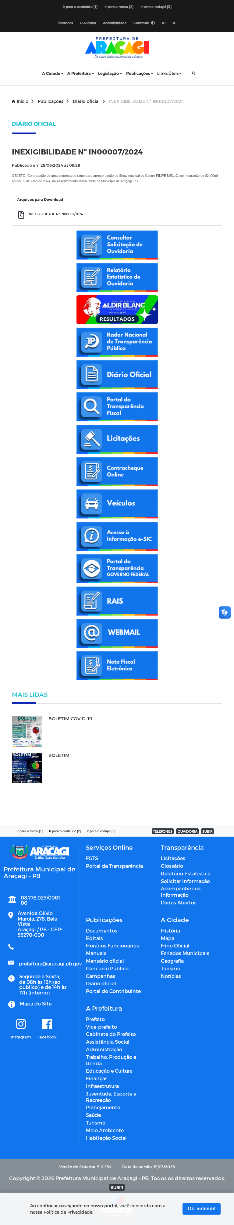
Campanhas (100, 976)
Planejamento (103, 1107)
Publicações (138, 73)
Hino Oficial (175, 945)
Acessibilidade (114, 23)
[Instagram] (21, 1024)
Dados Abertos (179, 902)
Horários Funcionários (112, 945)
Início (22, 101)
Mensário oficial (105, 961)
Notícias (171, 976)
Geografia (172, 961)
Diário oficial (86, 101)
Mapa (167, 938)
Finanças (97, 1078)
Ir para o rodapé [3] (156, 7)
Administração (104, 1049)
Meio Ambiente (105, 1130)
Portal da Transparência (114, 866)
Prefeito (95, 1019)
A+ (164, 23)
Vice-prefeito (101, 1027)
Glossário (172, 866)
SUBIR (207, 831)
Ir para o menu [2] (119, 7)
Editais (94, 938)
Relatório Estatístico (186, 873)
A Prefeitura (79, 73)
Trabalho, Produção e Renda (111, 1060)
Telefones (65, 23)
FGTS (92, 858)
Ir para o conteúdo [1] (80, 7)
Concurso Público (107, 968)
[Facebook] (47, 1024)
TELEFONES (162, 831)
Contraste (141, 23)
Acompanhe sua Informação (180, 891)
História (170, 930)
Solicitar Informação (185, 881)
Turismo (170, 968)
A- (174, 23)
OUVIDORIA (187, 831)
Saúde (93, 1115)
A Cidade (51, 73)
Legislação (108, 73)
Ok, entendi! (201, 1208)
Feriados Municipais (185, 953)
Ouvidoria (88, 23)
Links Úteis (168, 73)
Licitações (173, 858)
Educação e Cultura (109, 1071)
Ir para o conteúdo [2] (65, 831)
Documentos (101, 930)
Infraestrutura (102, 1086)
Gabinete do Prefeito (111, 1034)
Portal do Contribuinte (113, 991)
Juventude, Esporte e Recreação (111, 1097)
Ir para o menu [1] (29, 831)
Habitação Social (106, 1138)
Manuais (96, 953)
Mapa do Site (35, 1003)
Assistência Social (107, 1042)
